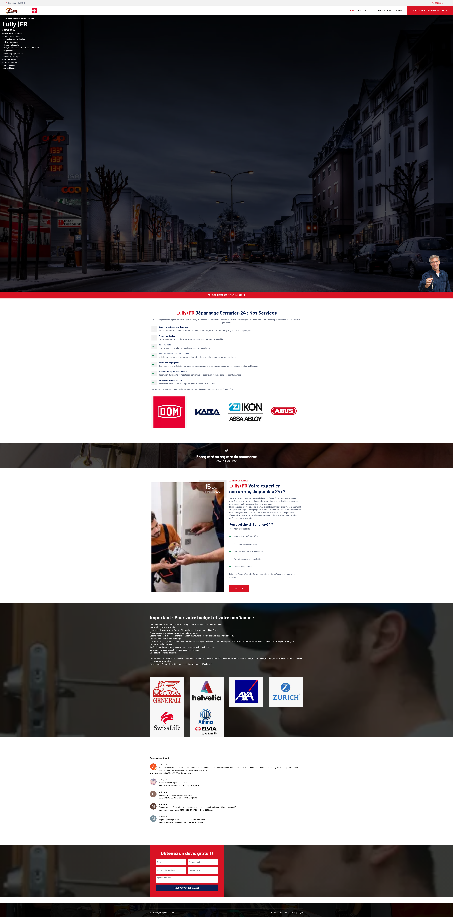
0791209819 (440, 3)
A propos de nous (382, 11)
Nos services (364, 11)
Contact (399, 11)
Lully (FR (155, 913)
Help (293, 913)
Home (352, 11)
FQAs (301, 913)
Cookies (283, 913)
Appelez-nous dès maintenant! (428, 11)
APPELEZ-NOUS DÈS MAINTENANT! (225, 295)
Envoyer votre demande (186, 888)
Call (237, 588)
